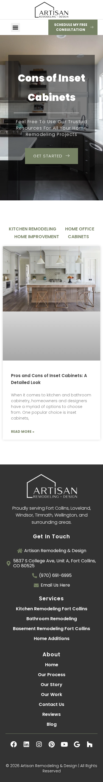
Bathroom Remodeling (51, 619)
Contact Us (51, 704)
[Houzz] (89, 744)
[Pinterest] (51, 744)
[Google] (77, 744)
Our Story (51, 684)
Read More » (22, 431)
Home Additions (51, 638)
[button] (15, 27)
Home (51, 665)
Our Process (51, 674)
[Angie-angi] (51, 757)
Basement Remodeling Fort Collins (51, 628)
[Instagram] (39, 744)
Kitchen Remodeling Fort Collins (51, 609)
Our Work (51, 694)
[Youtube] (64, 744)
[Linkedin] (26, 744)
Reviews (51, 714)
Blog (52, 724)
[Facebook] (13, 744)
